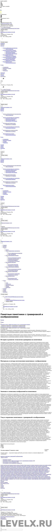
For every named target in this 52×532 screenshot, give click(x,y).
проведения (19, 475)
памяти (2, 472)
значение (8, 467)
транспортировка (47, 477)
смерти (39, 476)
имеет (24, 467)
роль (18, 476)
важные (33, 465)
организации (9, 470)
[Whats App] (3, 78)
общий (42, 469)
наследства (3, 469)
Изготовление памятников (9, 59)
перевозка (25, 472)
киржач (39, 467)
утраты (32, 478)
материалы (20, 468)
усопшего (25, 478)
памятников (16, 472)
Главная (3, 43)
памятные (3, 456)
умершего (7, 478)
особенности (31, 470)
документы (24, 466)
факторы (36, 478)
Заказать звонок (4, 29)
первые (20, 472)
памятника (6, 472)
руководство (25, 476)
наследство (8, 469)
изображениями (19, 456)
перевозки (29, 472)
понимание (37, 473)
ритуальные (3, 476)
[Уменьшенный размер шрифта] (1, 2)
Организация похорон (10, 52)
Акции (2, 74)
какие (36, 467)
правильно (48, 474)
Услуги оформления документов (10, 48)
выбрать (2, 466)
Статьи (2, 75)
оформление (41, 470)
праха (4, 475)
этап (4, 480)
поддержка (3, 473)
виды (43, 465)
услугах (17, 478)
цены (40, 478)
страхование (11, 477)
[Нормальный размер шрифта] (1, 3)
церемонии (43, 478)
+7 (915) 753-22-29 (6, 27)
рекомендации (33, 475)
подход (12, 473)
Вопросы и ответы (7, 68)
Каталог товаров (4, 482)
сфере (16, 477)
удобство (2, 478)
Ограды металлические (11, 62)
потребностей (3, 474)
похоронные (29, 474)
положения (20, 473)
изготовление (13, 467)
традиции (29, 477)
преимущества (9, 475)
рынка (29, 476)
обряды (33, 469)
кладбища (47, 467)
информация (28, 467)
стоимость (6, 477)
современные (47, 476)
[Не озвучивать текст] (1, 21)
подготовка (46, 472)
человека (48, 478)
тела (21, 477)
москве (36, 468)
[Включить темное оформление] (2, 106)
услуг (14, 478)
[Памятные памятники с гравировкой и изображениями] (13, 326)
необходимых (19, 469)
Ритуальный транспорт (8, 54)
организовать (21, 470)
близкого (22, 465)
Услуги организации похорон (9, 50)
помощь (32, 473)
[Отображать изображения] (1, 15)
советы (42, 476)
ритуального (39, 475)
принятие (15, 475)
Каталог (3, 44)
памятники (7, 456)
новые (24, 469)
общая (36, 469)
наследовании (47, 468)
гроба (7, 466)
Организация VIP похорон (11, 53)
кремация (12, 468)
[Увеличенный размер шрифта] (2, 5)
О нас (2, 65)
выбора (49, 465)
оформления (47, 470)
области (30, 469)
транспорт (40, 477)
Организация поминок (10, 58)
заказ (37, 466)
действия (11, 466)
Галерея (3, 72)
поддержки (7, 473)
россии (20, 476)
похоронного (18, 474)
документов (18, 466)
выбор (46, 465)
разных (28, 475)
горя (5, 466)
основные (26, 470)
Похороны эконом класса (11, 51)
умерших (11, 478)
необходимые (13, 469)
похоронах (13, 474)
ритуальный (8, 476)
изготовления (19, 467)
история (33, 467)
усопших (29, 478)
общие (39, 469)
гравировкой (13, 456)
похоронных (35, 474)
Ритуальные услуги (5, 483)
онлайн (46, 469)
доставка (29, 466)
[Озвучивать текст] (1, 19)
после (45, 473)
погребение (40, 472)
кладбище (3, 468)
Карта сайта (3, 517)
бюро (25, 465)
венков (40, 465)
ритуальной (44, 475)
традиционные (35, 477)
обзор (27, 469)
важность (29, 465)
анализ (14, 465)
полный (15, 473)
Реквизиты (5, 70)
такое (18, 477)
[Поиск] (2, 81)
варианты (37, 465)
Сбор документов (9, 49)
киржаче (43, 467)
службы (35, 476)
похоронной (24, 474)
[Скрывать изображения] (1, 17)
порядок (41, 473)
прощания (24, 475)
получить (25, 473)
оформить (36, 470)
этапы (6, 480)
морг (34, 468)
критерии (16, 468)
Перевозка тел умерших (11, 56)
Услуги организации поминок (9, 57)
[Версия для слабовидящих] (3, 152)
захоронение (44, 466)
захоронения (3, 467)
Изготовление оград (7, 61)
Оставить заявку (4, 42)
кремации (7, 468)
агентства (6, 465)
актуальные (10, 465)
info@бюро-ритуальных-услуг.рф (8, 32)
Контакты (3, 76)
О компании (5, 67)
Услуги (2, 45)
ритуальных (14, 476)
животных (33, 466)
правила (44, 474)
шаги (2, 480)
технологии (24, 477)
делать (14, 466)
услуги (21, 478)
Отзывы (5, 69)
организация (15, 470)
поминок (29, 473)
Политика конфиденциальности (7, 516)
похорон (8, 474)
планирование (35, 472)
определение (3, 470)
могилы (31, 468)
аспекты (18, 465)
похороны (40, 474)
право (2, 475)
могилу (27, 468)
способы (2, 477)
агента (2, 465)
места (24, 468)
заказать (40, 466)
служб (32, 476)
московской (41, 468)
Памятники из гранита (10, 60)
